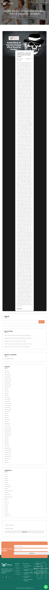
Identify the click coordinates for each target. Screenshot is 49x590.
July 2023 (6, 389)
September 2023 (7, 385)
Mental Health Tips (8, 496)
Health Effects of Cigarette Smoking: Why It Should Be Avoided (24, 54)
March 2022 (6, 419)
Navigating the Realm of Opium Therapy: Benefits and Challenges (18, 338)
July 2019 (6, 460)
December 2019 (7, 450)
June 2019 (6, 462)
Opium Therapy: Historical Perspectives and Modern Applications (17, 335)
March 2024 (6, 372)
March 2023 (6, 397)
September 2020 (7, 433)
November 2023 (7, 381)
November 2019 (7, 452)
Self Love (6, 504)
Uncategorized (7, 515)
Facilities (6, 482)
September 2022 (7, 409)
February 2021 (7, 423)
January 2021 (7, 425)
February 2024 (7, 374)
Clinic (5, 474)
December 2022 (7, 403)
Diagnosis (6, 478)
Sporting (6, 507)
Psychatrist (6, 502)
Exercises (6, 480)
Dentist (5, 476)
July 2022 (6, 413)
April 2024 (6, 370)
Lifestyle (6, 488)
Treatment (6, 513)
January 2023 (7, 401)
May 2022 (6, 417)
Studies (6, 509)
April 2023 (6, 395)
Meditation (6, 492)
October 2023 (7, 383)
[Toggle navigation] (46, 2)
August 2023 (7, 387)
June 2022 (6, 415)
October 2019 (7, 454)
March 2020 (6, 446)
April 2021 (6, 421)
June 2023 (6, 391)
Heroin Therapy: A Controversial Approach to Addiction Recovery (18, 343)
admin (21, 58)
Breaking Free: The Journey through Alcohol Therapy (15, 341)
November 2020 (7, 429)
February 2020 (7, 448)
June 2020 (6, 440)
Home (14, 17)
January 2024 (7, 376)
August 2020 (7, 436)
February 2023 (7, 399)
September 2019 (7, 456)
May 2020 (6, 442)
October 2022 (7, 407)
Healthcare (6, 484)
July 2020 (6, 438)
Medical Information (8, 490)
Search (6, 316)
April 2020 (6, 444)
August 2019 (7, 458)
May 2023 (6, 393)
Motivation (6, 498)
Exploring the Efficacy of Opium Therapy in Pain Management (17, 346)
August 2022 (7, 411)
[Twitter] (6, 577)
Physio (5, 500)
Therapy (6, 511)
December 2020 (7, 427)
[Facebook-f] (3, 577)
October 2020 (7, 431)
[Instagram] (9, 577)
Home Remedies (7, 486)
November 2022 (7, 405)
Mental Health (7, 494)
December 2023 (7, 378)
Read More (19, 308)
